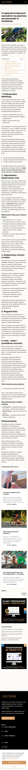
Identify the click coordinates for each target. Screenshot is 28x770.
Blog (5, 747)
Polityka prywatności (12, 758)
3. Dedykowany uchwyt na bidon (11, 66)
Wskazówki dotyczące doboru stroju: (13, 64)
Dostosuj (14, 766)
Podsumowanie (7, 75)
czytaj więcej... (12, 504)
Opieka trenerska (9, 735)
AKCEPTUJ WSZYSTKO (14, 762)
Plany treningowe (10, 727)
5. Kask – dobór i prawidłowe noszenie (13, 70)
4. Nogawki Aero (8, 68)
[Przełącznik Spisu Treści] (21, 59)
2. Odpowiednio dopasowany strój (11, 63)
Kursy (6, 731)
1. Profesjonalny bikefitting (9, 61)
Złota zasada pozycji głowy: (11, 71)
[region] (14, 760)
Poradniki (17, 24)
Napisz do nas (7, 718)
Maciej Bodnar (6, 24)
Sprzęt (20, 24)
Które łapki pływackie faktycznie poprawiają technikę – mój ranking (13, 573)
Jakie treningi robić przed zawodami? (11, 631)
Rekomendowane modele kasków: (12, 73)
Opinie (6, 742)
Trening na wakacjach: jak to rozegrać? (12, 629)
